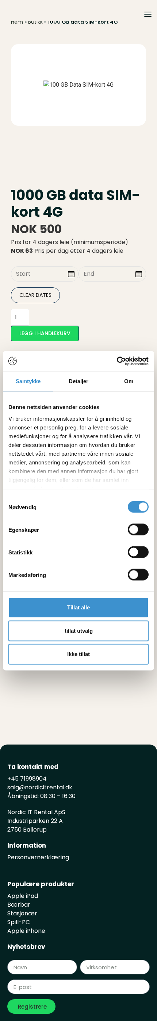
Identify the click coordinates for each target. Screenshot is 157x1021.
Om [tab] (128, 381)
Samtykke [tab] (28, 381)
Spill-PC (18, 922)
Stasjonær (22, 913)
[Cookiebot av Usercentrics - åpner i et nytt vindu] (117, 361)
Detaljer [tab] (79, 381)
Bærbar (18, 904)
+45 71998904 (27, 778)
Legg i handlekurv (44, 333)
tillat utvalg (79, 631)
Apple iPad (22, 896)
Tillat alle (78, 607)
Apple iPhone (26, 931)
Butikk (35, 21)
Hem (17, 21)
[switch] (138, 529)
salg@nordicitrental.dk (39, 787)
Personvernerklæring (38, 857)
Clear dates (35, 295)
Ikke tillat (78, 654)
